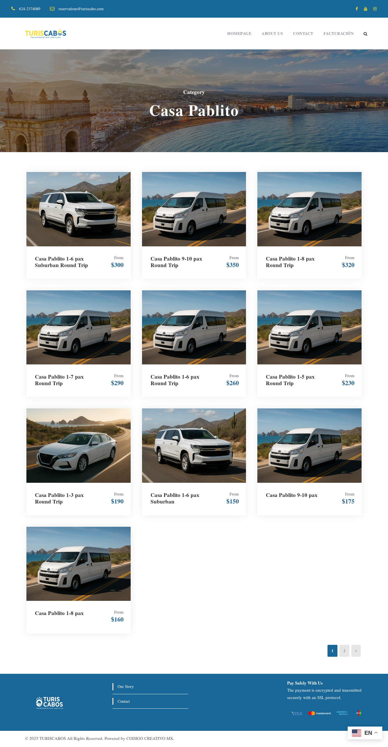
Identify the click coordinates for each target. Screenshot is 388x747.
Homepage (239, 33)
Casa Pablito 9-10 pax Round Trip (176, 262)
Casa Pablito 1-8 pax (59, 613)
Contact (303, 33)
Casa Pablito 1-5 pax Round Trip (290, 380)
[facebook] (357, 8)
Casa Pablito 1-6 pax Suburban (175, 498)
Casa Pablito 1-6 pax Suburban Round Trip (61, 262)
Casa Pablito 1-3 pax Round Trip (59, 498)
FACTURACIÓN (339, 33)
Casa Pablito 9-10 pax (292, 495)
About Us (272, 33)
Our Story (126, 686)
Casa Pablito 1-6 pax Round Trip (175, 380)
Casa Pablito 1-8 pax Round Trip (290, 262)
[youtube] (365, 8)
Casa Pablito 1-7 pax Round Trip (59, 380)
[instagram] (375, 8)
